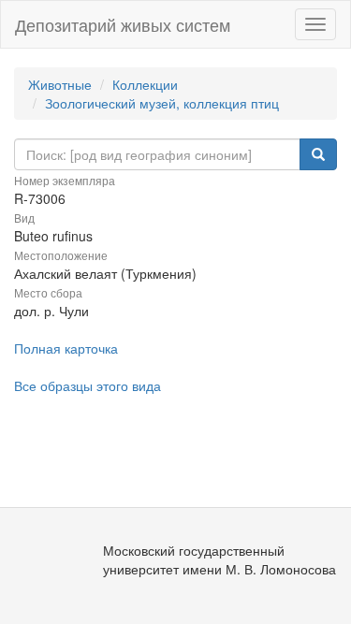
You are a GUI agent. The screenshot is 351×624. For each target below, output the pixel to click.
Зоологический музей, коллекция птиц (162, 103)
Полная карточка (66, 348)
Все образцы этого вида (87, 385)
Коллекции (145, 84)
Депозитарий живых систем (122, 24)
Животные (60, 84)
